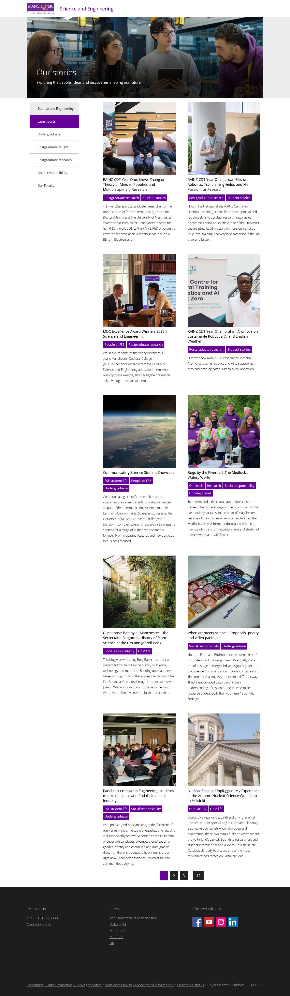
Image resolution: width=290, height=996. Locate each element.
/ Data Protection (58, 985)
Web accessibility (118, 985)
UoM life (144, 651)
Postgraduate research (122, 198)
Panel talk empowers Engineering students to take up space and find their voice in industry (138, 795)
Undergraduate (116, 488)
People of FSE (114, 344)
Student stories (154, 198)
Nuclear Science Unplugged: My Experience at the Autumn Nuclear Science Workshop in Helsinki (223, 795)
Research (214, 485)
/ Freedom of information (153, 985)
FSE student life (116, 481)
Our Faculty (197, 809)
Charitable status (190, 985)
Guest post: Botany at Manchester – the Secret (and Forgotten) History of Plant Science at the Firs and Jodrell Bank (135, 637)
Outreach (196, 485)
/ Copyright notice (87, 985)
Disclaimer (35, 985)
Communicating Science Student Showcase (138, 472)
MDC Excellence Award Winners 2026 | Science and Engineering (135, 334)
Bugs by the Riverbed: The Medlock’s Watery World (218, 475)
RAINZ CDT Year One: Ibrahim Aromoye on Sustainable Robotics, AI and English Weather (223, 336)
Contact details (39, 924)
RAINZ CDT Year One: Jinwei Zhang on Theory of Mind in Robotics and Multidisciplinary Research (134, 184)
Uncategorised (200, 493)
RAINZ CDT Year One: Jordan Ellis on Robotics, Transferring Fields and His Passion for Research (218, 184)
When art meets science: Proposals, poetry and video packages (223, 635)
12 (198, 875)
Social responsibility (239, 485)
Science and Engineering (86, 8)
